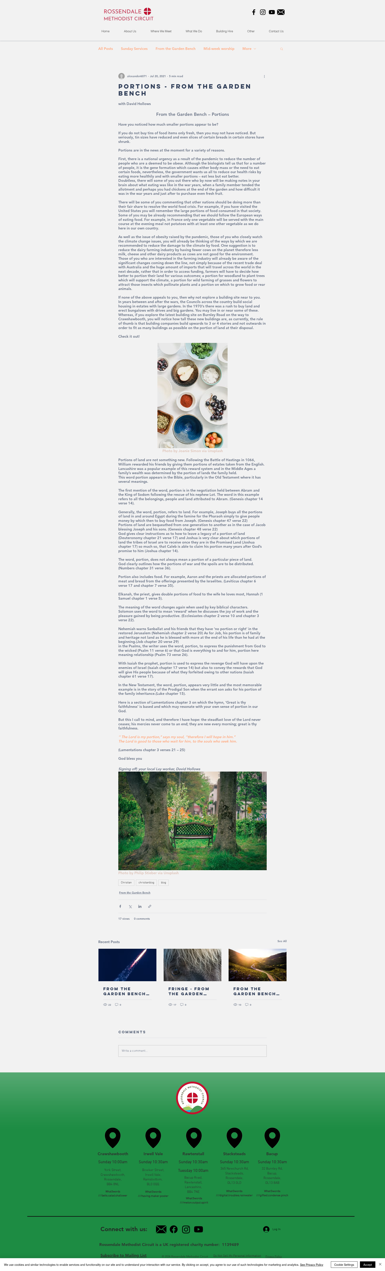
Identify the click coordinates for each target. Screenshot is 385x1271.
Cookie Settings (344, 1265)
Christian (126, 882)
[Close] (380, 1264)
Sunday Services (134, 48)
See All (282, 941)
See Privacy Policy (311, 1265)
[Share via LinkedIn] (140, 906)
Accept (367, 1265)
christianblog (146, 882)
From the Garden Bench (176, 48)
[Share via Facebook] (120, 906)
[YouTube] (272, 12)
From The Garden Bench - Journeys (256, 991)
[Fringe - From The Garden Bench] (193, 965)
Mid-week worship (219, 48)
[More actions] (264, 76)
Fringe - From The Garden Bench (189, 991)
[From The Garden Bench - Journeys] (258, 965)
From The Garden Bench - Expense (126, 991)
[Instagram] (262, 12)
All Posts (105, 48)
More (246, 48)
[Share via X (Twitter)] (130, 906)
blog (163, 882)
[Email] (281, 12)
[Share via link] (150, 906)
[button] (251, 31)
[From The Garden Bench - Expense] (127, 965)
